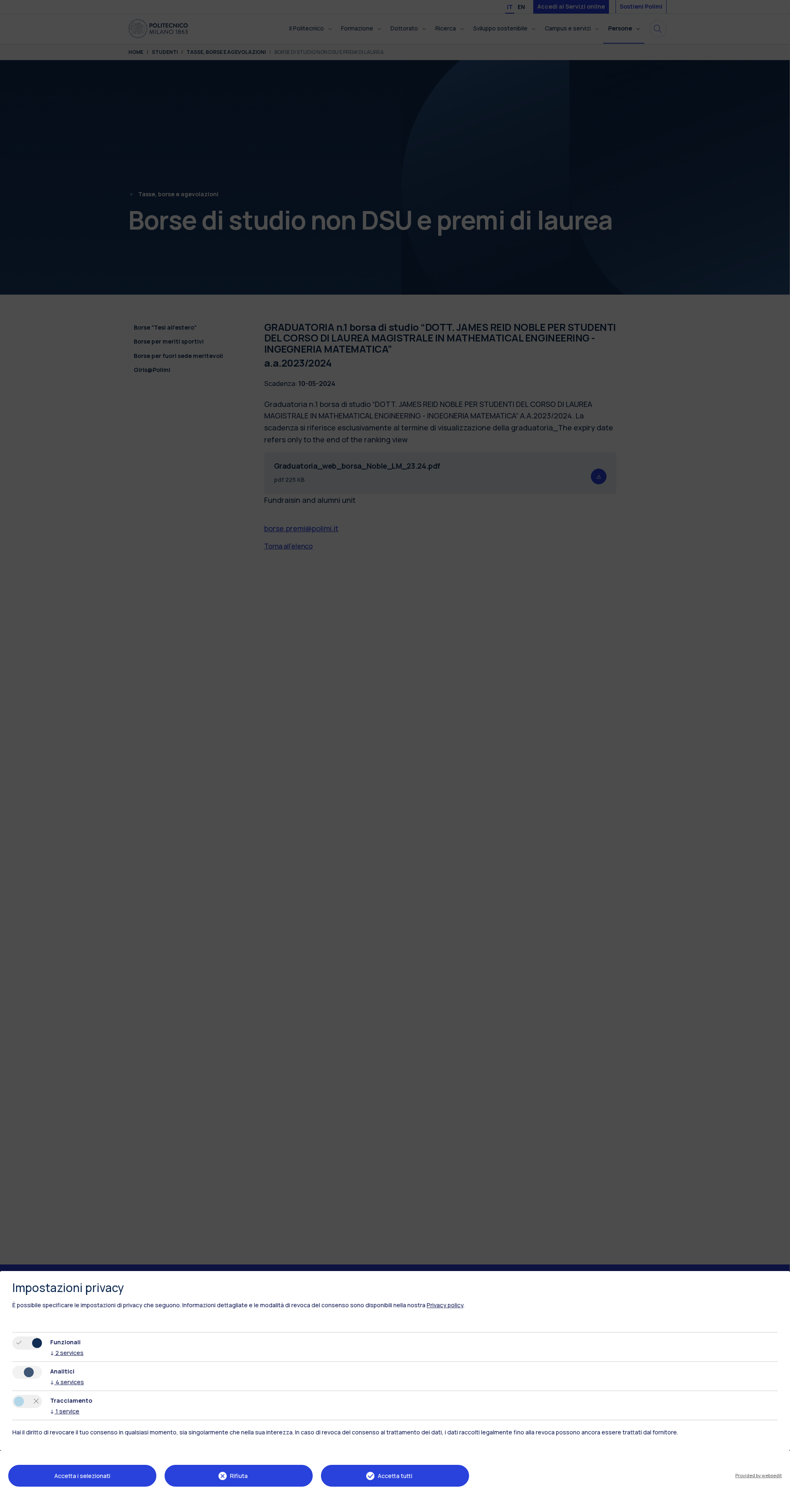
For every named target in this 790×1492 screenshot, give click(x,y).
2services (67, 1353)
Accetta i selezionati (82, 1476)
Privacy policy (445, 1305)
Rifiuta (239, 1476)
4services (67, 1382)
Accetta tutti (395, 1476)
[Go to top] (779, 1483)
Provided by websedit (758, 1475)
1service (64, 1411)
